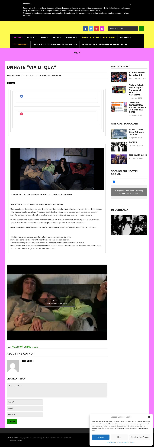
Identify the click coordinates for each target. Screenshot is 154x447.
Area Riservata (16, 440)
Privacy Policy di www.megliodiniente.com (104, 44)
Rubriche (70, 37)
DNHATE (27, 347)
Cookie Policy (111, 442)
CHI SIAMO (17, 37)
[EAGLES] (119, 146)
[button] (149, 417)
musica (35, 347)
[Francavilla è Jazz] (119, 159)
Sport (56, 37)
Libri (43, 37)
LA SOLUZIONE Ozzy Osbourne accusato (136, 132)
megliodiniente (13, 75)
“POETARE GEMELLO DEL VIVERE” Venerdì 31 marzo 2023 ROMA (137, 108)
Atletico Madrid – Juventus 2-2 (138, 74)
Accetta (100, 437)
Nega (119, 437)
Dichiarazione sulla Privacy (125, 442)
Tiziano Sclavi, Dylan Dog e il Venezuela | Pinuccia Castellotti (136, 90)
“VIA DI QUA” (17, 347)
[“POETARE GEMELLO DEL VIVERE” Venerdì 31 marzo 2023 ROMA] (119, 107)
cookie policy (95, 11)
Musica (31, 37)
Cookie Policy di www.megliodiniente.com (55, 44)
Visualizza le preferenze (140, 437)
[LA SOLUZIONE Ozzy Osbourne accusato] (119, 134)
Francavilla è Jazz (138, 155)
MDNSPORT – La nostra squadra (98, 37)
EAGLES (133, 142)
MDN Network (12, 437)
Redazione (28, 361)
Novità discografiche (50, 75)
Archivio (124, 37)
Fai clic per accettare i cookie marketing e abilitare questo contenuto (57, 302)
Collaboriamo (20, 44)
